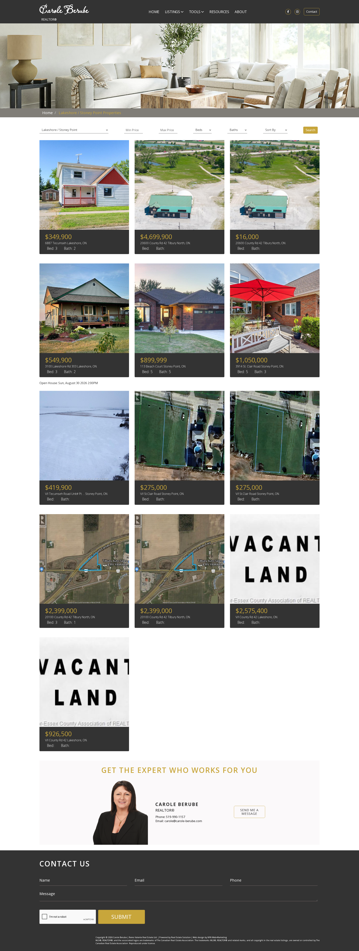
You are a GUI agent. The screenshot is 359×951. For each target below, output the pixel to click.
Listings (173, 11)
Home (154, 11)
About (241, 11)
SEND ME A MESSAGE (249, 812)
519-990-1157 (175, 817)
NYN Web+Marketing (217, 937)
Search (310, 130)
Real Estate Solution (181, 937)
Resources (219, 11)
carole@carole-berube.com (183, 821)
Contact (311, 12)
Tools (195, 11)
